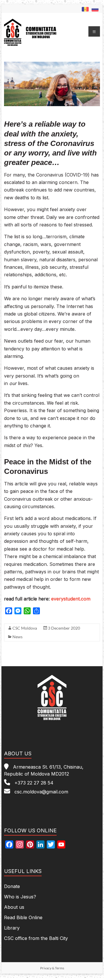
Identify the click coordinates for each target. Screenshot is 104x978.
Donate (12, 886)
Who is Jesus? (20, 897)
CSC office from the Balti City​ (36, 938)
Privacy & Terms (52, 968)
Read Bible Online (23, 917)
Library (12, 928)
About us (14, 907)
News (17, 636)
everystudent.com (70, 599)
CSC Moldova (24, 628)
